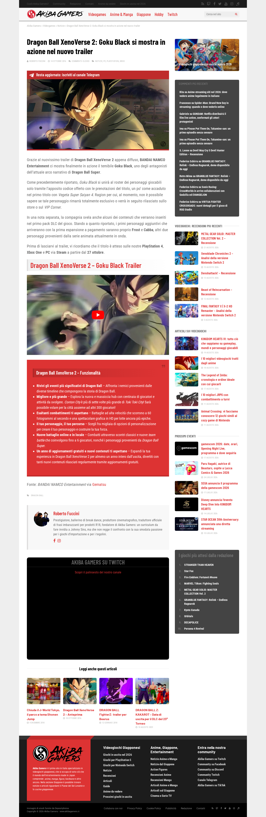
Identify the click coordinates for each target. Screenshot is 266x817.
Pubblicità (171, 808)
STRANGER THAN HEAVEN (199, 564)
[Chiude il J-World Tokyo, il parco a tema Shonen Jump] (43, 702)
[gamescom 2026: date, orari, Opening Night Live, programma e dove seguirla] (186, 454)
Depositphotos (62, 808)
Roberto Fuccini (37, 61)
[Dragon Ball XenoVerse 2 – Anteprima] (80, 702)
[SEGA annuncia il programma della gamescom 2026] (186, 493)
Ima (182, 128)
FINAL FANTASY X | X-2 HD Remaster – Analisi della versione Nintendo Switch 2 (218, 310)
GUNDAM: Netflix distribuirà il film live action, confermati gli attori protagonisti (203, 117)
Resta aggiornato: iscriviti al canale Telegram (68, 74)
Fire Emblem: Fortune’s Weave (200, 577)
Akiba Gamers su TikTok (211, 785)
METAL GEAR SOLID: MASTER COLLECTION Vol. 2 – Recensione (218, 238)
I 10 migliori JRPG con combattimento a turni (215, 396)
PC (104, 61)
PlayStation (113, 61)
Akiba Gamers (34, 25)
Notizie (61, 25)
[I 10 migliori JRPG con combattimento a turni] (186, 404)
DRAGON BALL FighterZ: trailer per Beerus (113, 714)
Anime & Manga (121, 14)
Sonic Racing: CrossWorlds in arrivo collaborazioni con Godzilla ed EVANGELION (202, 190)
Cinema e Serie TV (161, 796)
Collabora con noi (113, 808)
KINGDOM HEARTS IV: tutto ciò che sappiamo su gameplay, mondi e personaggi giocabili (219, 343)
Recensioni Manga (161, 780)
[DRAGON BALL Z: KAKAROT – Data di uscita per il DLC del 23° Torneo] (152, 702)
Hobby (159, 14)
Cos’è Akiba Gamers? (37, 4)
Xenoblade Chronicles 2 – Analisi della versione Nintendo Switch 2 (217, 257)
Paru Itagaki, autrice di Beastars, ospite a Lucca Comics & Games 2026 (216, 468)
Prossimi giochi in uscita (117, 797)
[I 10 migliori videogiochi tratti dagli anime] (186, 368)
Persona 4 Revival (194, 628)
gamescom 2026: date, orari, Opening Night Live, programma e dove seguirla (219, 448)
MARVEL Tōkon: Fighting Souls (201, 583)
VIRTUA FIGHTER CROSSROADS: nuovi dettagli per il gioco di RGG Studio (203, 205)
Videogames (97, 14)
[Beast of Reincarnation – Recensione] (186, 299)
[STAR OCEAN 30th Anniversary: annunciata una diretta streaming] (186, 529)
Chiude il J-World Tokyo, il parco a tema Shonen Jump (43, 714)
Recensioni (109, 776)
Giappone (144, 14)
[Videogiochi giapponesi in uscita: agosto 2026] (207, 69)
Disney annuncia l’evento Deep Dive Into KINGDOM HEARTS (217, 504)
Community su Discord (211, 769)
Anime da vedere (106, 4)
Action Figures (159, 769)
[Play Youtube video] (98, 315)
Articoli (107, 781)
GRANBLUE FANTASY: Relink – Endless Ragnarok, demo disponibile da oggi (205, 165)
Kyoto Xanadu (191, 610)
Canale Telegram (207, 780)
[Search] (236, 14)
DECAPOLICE (191, 622)
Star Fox (188, 571)
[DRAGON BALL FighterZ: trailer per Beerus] (116, 702)
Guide (106, 786)
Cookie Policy (154, 808)
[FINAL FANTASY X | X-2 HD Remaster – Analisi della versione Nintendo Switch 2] (186, 316)
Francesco (185, 102)
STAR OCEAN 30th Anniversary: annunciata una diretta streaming (220, 523)
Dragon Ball (37, 495)
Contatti (89, 4)
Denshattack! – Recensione (218, 273)
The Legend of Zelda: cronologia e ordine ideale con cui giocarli (218, 379)
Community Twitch (208, 775)
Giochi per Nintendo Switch (118, 765)
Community (59, 4)
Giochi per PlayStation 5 (117, 760)
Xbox (122, 61)
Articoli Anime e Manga (164, 785)
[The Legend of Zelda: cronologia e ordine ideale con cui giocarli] (186, 385)
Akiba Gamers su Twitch (212, 759)
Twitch (172, 14)
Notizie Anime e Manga (164, 759)
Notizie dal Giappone (162, 764)
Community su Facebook (212, 764)
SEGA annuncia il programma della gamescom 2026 (219, 485)
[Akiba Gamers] (55, 17)
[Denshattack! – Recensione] (186, 283)
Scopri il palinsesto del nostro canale (98, 572)
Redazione (75, 4)
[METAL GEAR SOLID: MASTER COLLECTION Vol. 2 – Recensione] (186, 243)
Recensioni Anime (161, 775)
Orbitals (188, 616)
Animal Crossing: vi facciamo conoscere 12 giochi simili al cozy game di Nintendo (219, 415)
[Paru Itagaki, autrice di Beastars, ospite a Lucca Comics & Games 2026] (186, 473)
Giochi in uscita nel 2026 (133, 4)
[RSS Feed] (202, 4)
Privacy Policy (134, 808)
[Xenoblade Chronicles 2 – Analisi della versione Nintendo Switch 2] (186, 263)
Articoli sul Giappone (163, 790)
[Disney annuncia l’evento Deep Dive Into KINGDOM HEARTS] (186, 509)
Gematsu (99, 484)
